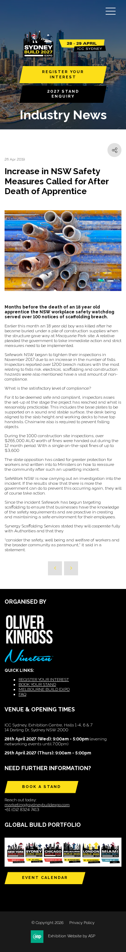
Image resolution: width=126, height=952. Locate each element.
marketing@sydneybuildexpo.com (37, 804)
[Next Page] (71, 568)
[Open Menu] (110, 11)
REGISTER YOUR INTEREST (63, 74)
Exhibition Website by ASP (71, 936)
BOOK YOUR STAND (37, 684)
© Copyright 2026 (47, 923)
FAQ (22, 694)
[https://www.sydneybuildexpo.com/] (63, 55)
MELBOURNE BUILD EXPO (44, 689)
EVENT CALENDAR (45, 877)
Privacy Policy (81, 923)
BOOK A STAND (41, 786)
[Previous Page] (55, 568)
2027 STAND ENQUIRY (63, 94)
